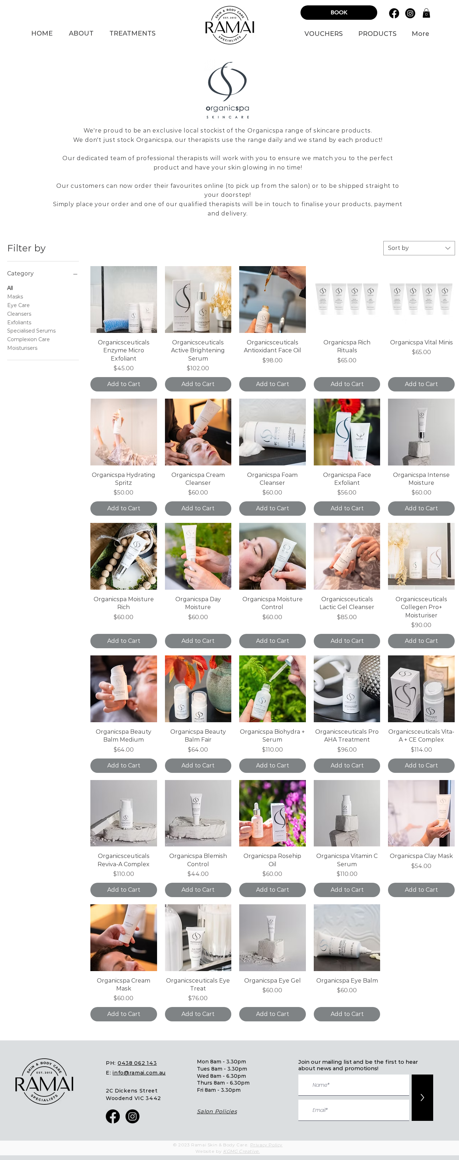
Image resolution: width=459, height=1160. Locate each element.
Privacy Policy (266, 1144)
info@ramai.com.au (139, 1072)
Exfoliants (19, 322)
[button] (426, 13)
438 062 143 (139, 1063)
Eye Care (18, 305)
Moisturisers (22, 348)
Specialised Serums (31, 331)
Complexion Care (28, 339)
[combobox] (419, 248)
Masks (15, 296)
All (10, 288)
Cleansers (19, 314)
